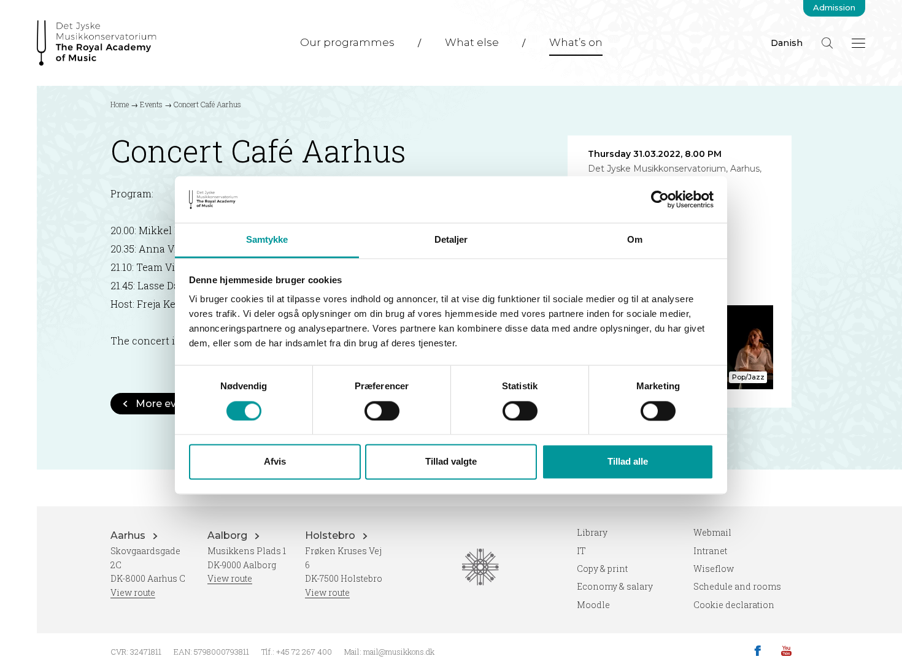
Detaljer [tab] (451, 240)
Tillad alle (627, 462)
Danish (787, 42)
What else (472, 42)
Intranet (710, 551)
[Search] (827, 43)
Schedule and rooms (737, 586)
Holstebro (331, 535)
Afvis (275, 462)
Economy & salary (615, 586)
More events (167, 403)
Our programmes (347, 42)
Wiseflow (713, 568)
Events (151, 104)
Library (592, 532)
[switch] (381, 411)
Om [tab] (634, 240)
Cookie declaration (733, 605)
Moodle (593, 605)
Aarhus (129, 535)
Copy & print (602, 568)
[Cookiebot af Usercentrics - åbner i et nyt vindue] (660, 199)
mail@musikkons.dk (398, 651)
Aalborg (228, 535)
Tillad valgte (451, 462)
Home (119, 104)
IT (581, 551)
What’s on (576, 42)
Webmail (712, 532)
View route (132, 592)
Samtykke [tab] (267, 240)
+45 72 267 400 (304, 651)
